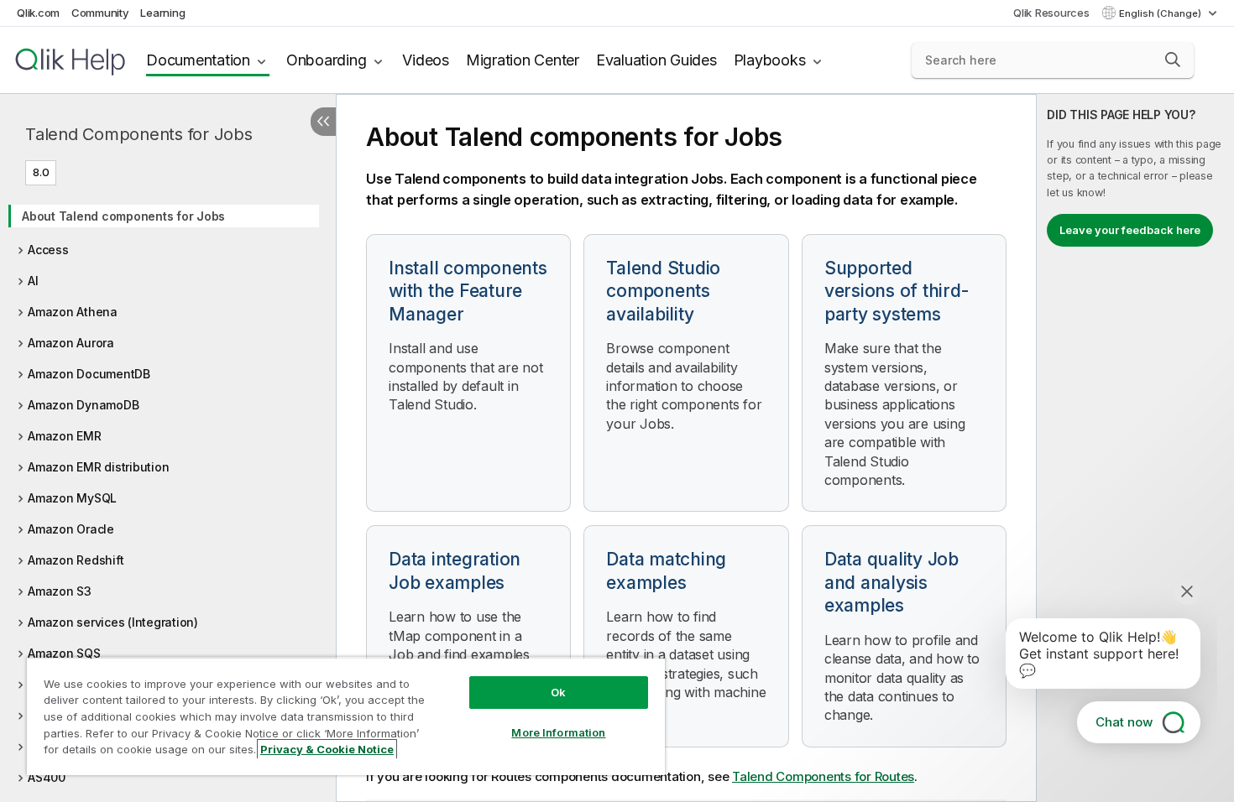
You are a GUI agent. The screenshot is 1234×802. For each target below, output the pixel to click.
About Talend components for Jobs (123, 216)
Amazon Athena (73, 312)
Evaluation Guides (656, 60)
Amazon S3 (60, 591)
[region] (346, 716)
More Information (558, 732)
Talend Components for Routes (823, 776)
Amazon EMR (65, 436)
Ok (558, 692)
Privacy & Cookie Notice (327, 749)
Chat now (1124, 722)
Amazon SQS (64, 653)
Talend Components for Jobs (139, 134)
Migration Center (522, 60)
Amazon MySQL (72, 498)
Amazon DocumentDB (89, 374)
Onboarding (326, 60)
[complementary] (1135, 448)
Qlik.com (38, 12)
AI (33, 280)
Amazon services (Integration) (113, 622)
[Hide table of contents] (323, 121)
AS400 (46, 777)
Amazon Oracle (71, 529)
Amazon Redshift (75, 560)
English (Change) (1161, 13)
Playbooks (770, 60)
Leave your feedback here (1129, 230)
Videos (425, 60)
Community (100, 12)
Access (48, 249)
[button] (1172, 59)
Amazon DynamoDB (83, 405)
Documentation (198, 60)
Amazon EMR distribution (98, 467)
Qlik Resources (1051, 12)
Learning (162, 12)
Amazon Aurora (71, 343)
